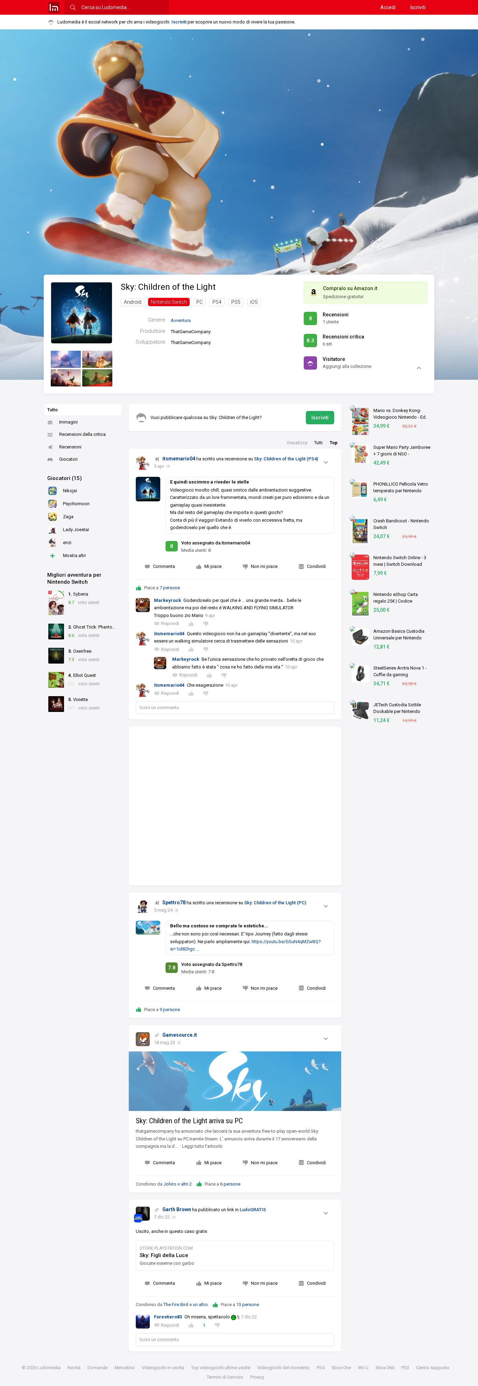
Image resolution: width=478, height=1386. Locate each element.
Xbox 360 (384, 1367)
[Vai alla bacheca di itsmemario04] (143, 463)
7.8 (172, 968)
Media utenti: (196, 550)
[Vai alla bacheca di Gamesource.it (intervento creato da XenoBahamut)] (143, 1039)
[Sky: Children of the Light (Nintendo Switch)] (81, 312)
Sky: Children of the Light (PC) (275, 902)
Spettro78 (173, 902)
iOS (254, 302)
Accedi (387, 7)
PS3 (405, 1367)
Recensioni (70, 447)
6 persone (230, 1184)
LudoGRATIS (253, 1209)
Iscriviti (418, 7)
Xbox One (341, 1367)
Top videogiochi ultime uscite (220, 1367)
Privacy (257, 1377)
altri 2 (186, 1184)
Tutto (52, 409)
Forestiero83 (168, 1316)
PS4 (217, 302)
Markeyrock (167, 600)
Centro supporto (432, 1367)
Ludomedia (49, 1367)
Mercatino (124, 1367)
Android (132, 302)
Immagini (68, 422)
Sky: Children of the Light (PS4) (286, 458)
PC (199, 302)
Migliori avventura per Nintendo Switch (74, 578)
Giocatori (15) (64, 478)
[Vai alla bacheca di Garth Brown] (143, 1214)
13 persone (247, 1304)
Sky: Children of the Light (168, 287)
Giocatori (68, 459)
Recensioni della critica (82, 434)
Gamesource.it (179, 1035)
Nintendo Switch (169, 302)
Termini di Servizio (225, 1377)
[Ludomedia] (54, 7)
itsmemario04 (178, 458)
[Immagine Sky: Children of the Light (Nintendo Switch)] (66, 359)
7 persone (170, 587)
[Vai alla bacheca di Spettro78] (143, 907)
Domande (97, 1367)
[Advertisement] (235, 806)
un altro (200, 1304)
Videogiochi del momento (283, 1367)
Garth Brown (176, 1209)
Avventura (181, 320)
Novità (74, 1367)
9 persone (170, 1009)
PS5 (235, 302)
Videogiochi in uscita (163, 1367)
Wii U (363, 1367)
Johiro (169, 1184)
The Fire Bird (175, 1304)
